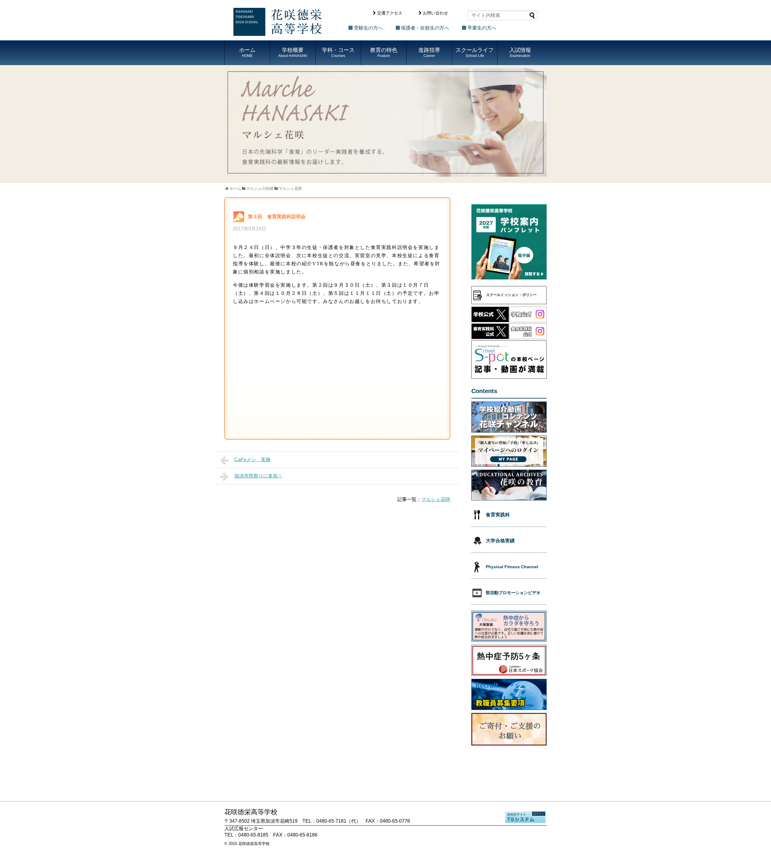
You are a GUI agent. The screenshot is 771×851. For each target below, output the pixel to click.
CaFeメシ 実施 (252, 459)
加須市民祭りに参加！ (258, 475)
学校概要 (292, 52)
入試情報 (520, 52)
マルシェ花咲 (435, 499)
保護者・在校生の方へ (425, 27)
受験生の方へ (368, 27)
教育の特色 (383, 52)
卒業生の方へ (481, 27)
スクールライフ (475, 52)
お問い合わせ (435, 13)
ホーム (247, 52)
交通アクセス (389, 13)
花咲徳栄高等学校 (254, 843)
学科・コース (338, 52)
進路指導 (429, 52)
